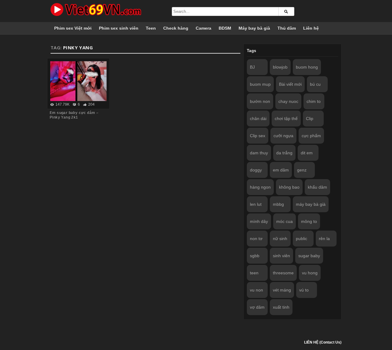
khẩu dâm (317, 187)
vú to (304, 290)
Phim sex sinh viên (118, 28)
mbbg (278, 204)
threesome (283, 272)
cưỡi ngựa (283, 135)
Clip (309, 118)
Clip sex (257, 135)
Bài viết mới (290, 84)
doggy (256, 169)
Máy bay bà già (254, 28)
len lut (256, 204)
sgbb (254, 255)
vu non (256, 290)
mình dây (259, 221)
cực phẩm (311, 135)
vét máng (282, 290)
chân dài (258, 118)
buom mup (260, 84)
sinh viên (281, 255)
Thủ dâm (286, 28)
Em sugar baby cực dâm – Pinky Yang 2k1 (74, 115)
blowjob (280, 67)
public (301, 238)
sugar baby (309, 255)
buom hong (307, 67)
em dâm (281, 169)
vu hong (310, 272)
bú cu (315, 84)
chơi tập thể (286, 118)
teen (254, 272)
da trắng (284, 152)
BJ (252, 67)
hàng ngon (260, 187)
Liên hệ (311, 28)
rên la (324, 238)
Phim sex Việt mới (73, 28)
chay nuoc (288, 101)
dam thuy (259, 152)
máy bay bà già (311, 204)
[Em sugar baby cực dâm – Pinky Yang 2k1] (78, 81)
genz (302, 169)
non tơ (256, 238)
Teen (151, 28)
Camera (203, 28)
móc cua (284, 221)
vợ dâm (257, 307)
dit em (307, 152)
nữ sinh (280, 238)
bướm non (260, 101)
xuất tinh (281, 307)
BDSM (225, 28)
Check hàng (175, 28)
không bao (289, 187)
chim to (314, 101)
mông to (309, 221)
